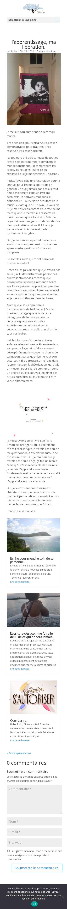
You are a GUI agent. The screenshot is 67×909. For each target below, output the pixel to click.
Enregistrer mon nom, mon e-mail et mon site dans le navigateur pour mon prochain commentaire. (34, 855)
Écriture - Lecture (46, 51)
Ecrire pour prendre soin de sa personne (32, 560)
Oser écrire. (18, 720)
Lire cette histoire (20, 581)
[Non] (62, 896)
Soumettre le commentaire (37, 868)
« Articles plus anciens (19, 753)
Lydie (14, 51)
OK (34, 904)
